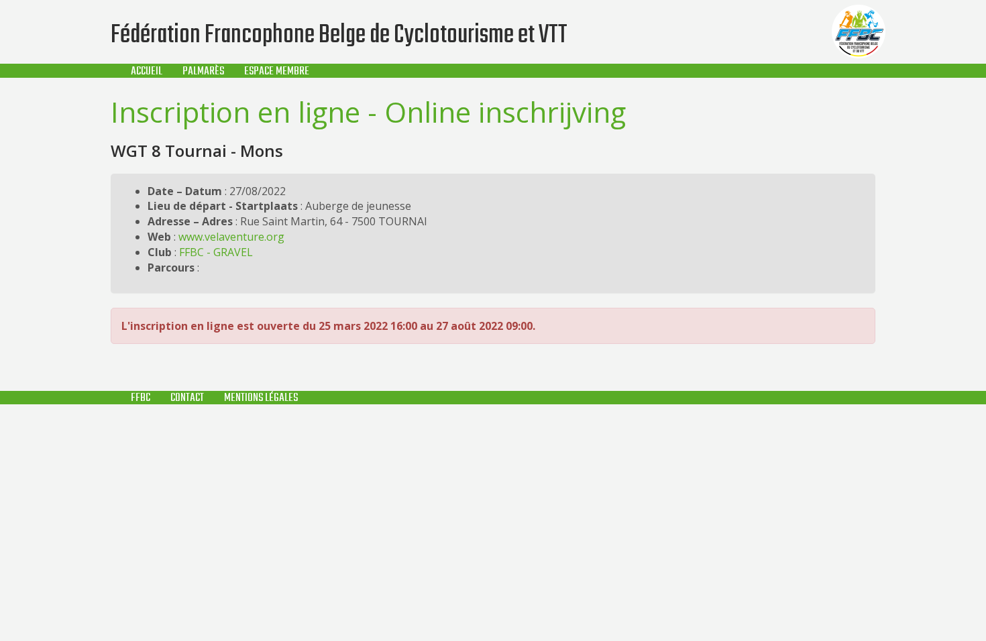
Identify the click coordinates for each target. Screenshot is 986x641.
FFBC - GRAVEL (216, 252)
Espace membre (276, 71)
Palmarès (203, 71)
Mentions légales (261, 398)
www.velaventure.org (231, 236)
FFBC (140, 398)
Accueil (146, 71)
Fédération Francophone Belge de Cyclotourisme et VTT (339, 35)
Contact (187, 398)
